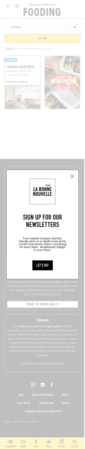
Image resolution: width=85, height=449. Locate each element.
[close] (72, 176)
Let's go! (43, 265)
